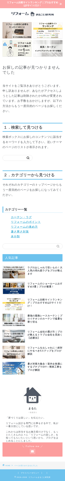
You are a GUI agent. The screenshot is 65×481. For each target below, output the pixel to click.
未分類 (15, 236)
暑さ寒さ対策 (20, 231)
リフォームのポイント (26, 222)
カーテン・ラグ (21, 217)
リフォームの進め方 (24, 226)
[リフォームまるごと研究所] (32, 16)
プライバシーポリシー (30, 473)
